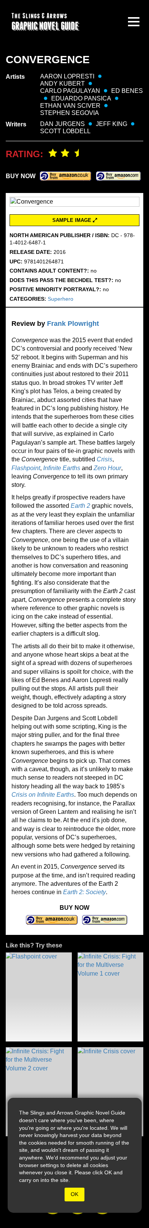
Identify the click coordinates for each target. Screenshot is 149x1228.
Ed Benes (127, 91)
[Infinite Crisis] (111, 1091)
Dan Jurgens (62, 124)
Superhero (60, 299)
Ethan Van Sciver (70, 105)
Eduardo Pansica (81, 98)
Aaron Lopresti (67, 76)
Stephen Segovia (69, 113)
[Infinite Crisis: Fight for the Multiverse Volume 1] (111, 996)
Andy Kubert (62, 83)
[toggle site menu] (133, 21)
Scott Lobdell (65, 131)
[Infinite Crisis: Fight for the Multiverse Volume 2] (39, 1091)
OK (74, 1194)
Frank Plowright (73, 323)
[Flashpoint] (39, 996)
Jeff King (111, 124)
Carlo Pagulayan (70, 91)
